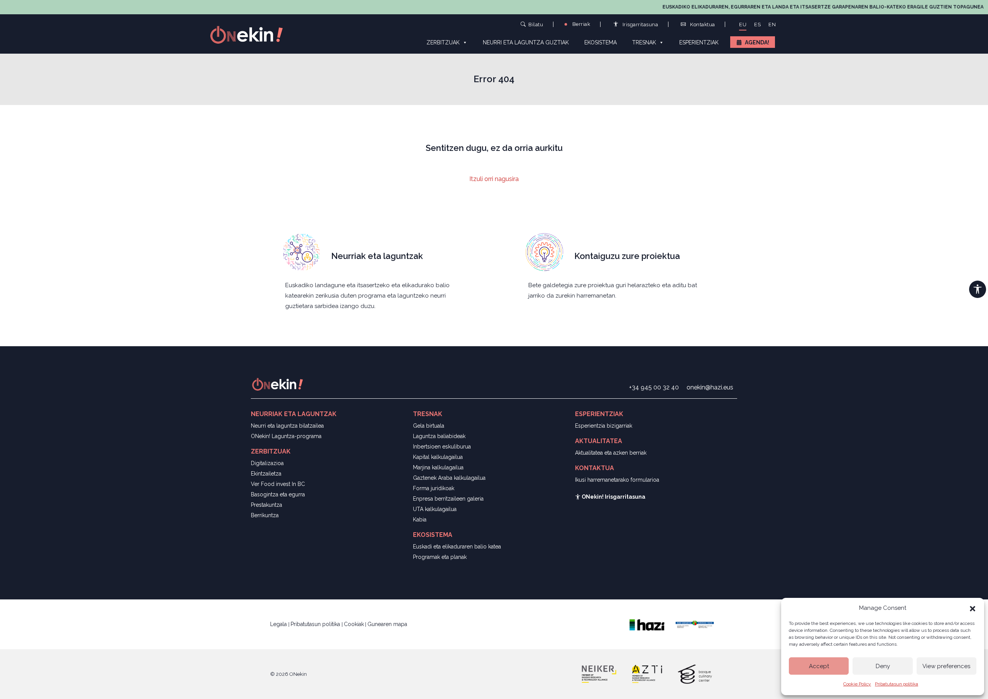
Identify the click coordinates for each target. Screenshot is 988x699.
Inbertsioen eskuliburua (442, 446)
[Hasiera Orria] (250, 34)
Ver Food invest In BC (278, 484)
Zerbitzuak (443, 42)
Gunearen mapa (387, 624)
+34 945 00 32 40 (654, 387)
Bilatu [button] (535, 24)
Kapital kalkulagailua (438, 457)
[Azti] (647, 673)
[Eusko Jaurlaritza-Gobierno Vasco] (695, 624)
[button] (972, 608)
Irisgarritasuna (639, 24)
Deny (883, 666)
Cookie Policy (857, 684)
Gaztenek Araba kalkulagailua (449, 478)
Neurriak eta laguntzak (377, 256)
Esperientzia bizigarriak (603, 426)
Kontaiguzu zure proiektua (627, 256)
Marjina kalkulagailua (438, 467)
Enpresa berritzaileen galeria (448, 499)
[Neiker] (599, 673)
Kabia (419, 519)
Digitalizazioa (267, 463)
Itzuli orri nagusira (494, 179)
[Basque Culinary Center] (695, 673)
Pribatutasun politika (896, 684)
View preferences (946, 666)
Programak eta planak (440, 557)
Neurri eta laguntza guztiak (526, 42)
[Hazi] (647, 624)
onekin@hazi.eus (710, 387)
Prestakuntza (266, 505)
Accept (819, 666)
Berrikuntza (265, 515)
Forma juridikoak (433, 488)
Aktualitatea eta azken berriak (610, 453)
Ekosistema (600, 42)
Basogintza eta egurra (278, 494)
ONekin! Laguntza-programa (286, 436)
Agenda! (757, 42)
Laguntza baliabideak (439, 436)
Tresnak (644, 42)
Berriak (580, 24)
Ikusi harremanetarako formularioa (617, 480)
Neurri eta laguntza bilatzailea (287, 426)
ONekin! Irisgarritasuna (612, 497)
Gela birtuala (428, 426)
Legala (279, 624)
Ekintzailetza (266, 474)
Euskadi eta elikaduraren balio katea (457, 546)
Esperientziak (699, 42)
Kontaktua (702, 24)
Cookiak (354, 624)
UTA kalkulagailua (435, 509)
